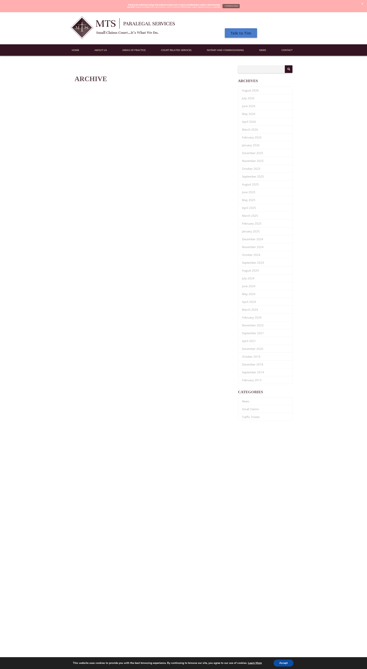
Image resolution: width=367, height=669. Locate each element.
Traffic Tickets (251, 417)
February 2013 (251, 380)
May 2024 (248, 294)
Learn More (255, 663)
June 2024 (248, 286)
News (262, 50)
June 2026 (248, 106)
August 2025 (250, 184)
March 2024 (250, 309)
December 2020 (252, 349)
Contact (286, 50)
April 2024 (249, 302)
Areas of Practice (134, 50)
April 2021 (249, 341)
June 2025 (248, 192)
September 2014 (253, 372)
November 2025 (253, 161)
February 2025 (251, 223)
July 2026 (248, 98)
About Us (100, 50)
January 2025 (251, 231)
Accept (283, 663)
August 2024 (250, 270)
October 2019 (251, 356)
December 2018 (252, 364)
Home (75, 50)
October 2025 (251, 169)
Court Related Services (176, 50)
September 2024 (253, 263)
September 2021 (253, 333)
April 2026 (249, 122)
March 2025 (250, 216)
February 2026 (251, 137)
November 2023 (253, 325)
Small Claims (250, 409)
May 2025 (248, 200)
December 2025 (252, 153)
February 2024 (251, 317)
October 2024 (251, 255)
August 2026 (250, 90)
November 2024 (253, 247)
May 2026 (248, 114)
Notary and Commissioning (225, 50)
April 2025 (249, 208)
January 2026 (251, 145)
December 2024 (252, 239)
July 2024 (248, 278)
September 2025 (253, 176)
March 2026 (250, 129)
